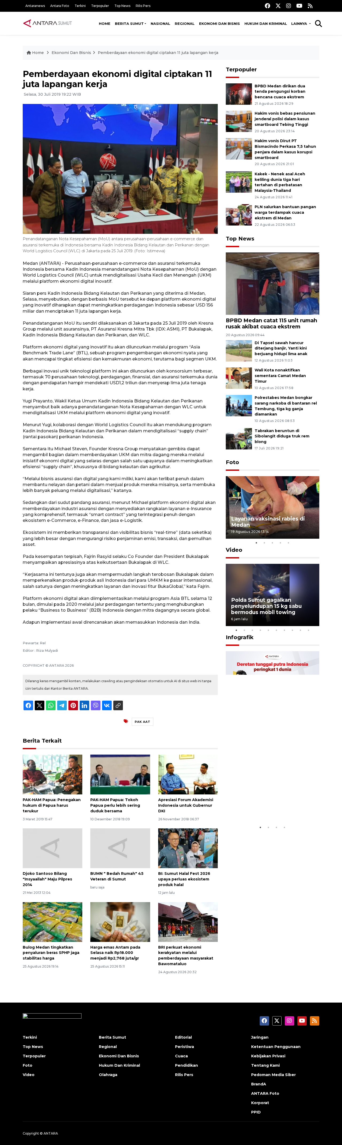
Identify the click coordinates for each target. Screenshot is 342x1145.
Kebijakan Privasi (268, 1056)
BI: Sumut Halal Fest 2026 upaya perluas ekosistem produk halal (184, 879)
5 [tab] (288, 542)
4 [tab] (280, 542)
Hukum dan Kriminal (265, 23)
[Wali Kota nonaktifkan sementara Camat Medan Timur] (239, 378)
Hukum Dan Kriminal (119, 1065)
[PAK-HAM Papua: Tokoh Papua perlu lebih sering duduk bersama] (120, 774)
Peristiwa (184, 1046)
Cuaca (181, 1056)
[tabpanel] (272, 507)
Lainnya (299, 23)
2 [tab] (264, 542)
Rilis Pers (143, 6)
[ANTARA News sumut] (49, 23)
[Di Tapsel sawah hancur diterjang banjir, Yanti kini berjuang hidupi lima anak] (239, 350)
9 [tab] (300, 630)
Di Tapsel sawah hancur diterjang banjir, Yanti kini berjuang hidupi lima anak (281, 348)
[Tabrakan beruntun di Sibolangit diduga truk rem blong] (239, 438)
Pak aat (142, 722)
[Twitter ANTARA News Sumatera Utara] (278, 5)
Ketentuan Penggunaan (276, 1046)
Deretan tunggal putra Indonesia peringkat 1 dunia (268, 805)
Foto (232, 462)
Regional (185, 23)
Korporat (260, 1102)
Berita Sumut (129, 23)
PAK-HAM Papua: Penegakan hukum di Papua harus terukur (52, 805)
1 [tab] (256, 542)
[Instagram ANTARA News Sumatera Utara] (288, 5)
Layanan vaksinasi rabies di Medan (268, 521)
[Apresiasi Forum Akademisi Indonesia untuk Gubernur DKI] (188, 774)
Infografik (240, 637)
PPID (256, 1112)
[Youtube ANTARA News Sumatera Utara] (299, 5)
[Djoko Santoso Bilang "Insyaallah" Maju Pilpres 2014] (52, 848)
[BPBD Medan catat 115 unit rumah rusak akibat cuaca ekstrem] (272, 283)
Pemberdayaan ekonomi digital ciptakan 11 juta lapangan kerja (158, 52)
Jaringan (260, 1037)
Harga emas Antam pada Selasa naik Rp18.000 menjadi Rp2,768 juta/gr (115, 953)
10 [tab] (308, 630)
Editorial (183, 1037)
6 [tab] (276, 630)
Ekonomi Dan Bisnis (219, 23)
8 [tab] (292, 630)
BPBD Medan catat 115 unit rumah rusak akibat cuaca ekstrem (271, 323)
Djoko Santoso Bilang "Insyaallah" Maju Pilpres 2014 (47, 879)
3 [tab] (272, 542)
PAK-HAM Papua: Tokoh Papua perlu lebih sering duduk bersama (115, 805)
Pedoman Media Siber (273, 1074)
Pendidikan (186, 1065)
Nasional (160, 23)
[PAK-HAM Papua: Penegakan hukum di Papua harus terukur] (52, 774)
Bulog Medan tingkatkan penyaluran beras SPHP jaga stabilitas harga (51, 953)
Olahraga (108, 1074)
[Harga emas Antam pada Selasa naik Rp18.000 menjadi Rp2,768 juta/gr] (120, 921)
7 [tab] (284, 630)
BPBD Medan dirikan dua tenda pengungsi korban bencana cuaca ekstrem (280, 92)
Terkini (80, 6)
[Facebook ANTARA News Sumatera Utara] (267, 5)
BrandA (258, 1084)
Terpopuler (100, 6)
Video (234, 550)
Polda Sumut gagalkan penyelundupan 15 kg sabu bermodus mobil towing (266, 606)
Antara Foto (59, 6)
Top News (122, 6)
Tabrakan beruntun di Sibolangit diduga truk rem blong (282, 436)
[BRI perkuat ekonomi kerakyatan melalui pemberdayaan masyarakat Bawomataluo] (188, 921)
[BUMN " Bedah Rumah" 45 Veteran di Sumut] (120, 848)
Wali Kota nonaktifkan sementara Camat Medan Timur (280, 376)
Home (104, 23)
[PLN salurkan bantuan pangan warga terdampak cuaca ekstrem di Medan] (239, 214)
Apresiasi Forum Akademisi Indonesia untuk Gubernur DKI (185, 805)
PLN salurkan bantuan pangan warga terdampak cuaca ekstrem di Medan (285, 212)
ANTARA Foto (265, 1093)
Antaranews (35, 6)
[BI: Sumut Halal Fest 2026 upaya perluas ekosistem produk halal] (188, 848)
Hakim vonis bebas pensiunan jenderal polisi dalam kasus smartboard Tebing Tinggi (285, 119)
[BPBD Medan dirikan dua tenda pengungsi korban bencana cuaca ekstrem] (239, 93)
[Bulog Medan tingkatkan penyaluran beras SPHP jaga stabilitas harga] (52, 921)
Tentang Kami (265, 1065)
